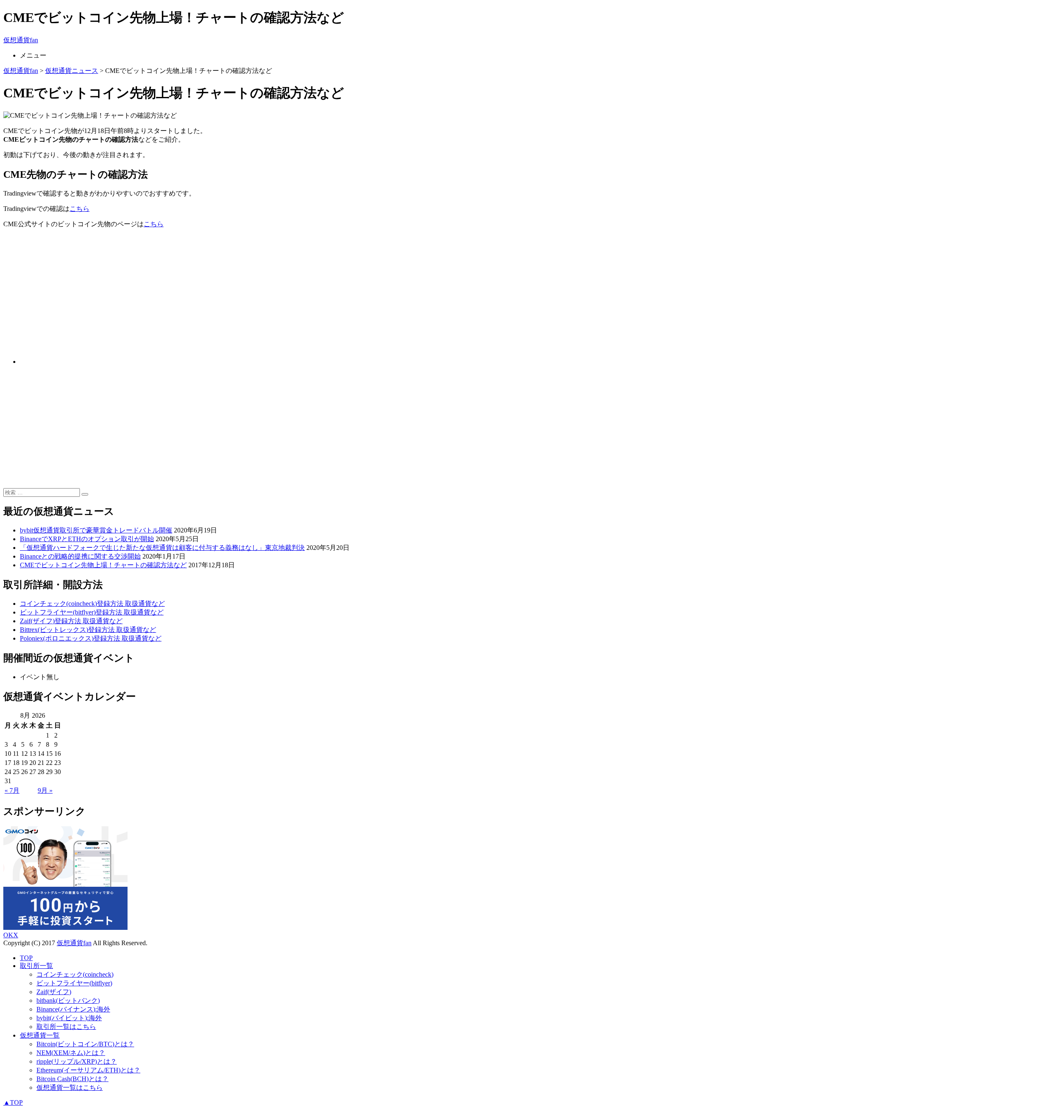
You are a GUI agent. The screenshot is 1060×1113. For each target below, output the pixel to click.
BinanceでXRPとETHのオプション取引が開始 (87, 538)
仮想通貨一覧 (40, 1035)
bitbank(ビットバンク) (68, 1000)
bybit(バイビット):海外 (69, 1017)
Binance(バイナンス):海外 (73, 1009)
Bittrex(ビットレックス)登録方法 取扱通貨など (88, 629)
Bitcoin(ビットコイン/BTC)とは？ (85, 1044)
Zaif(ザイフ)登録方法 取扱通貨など (71, 620)
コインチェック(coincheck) (74, 974)
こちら (79, 208)
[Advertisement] (251, 293)
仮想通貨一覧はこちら (69, 1087)
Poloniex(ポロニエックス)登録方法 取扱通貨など (90, 638)
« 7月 (12, 790)
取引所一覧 (36, 965)
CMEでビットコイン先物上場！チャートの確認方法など (103, 565)
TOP (26, 957)
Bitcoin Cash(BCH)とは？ (72, 1078)
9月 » (45, 790)
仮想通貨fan (20, 40)
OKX (10, 935)
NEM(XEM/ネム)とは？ (70, 1052)
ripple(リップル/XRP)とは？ (76, 1061)
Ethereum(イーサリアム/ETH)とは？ (88, 1070)
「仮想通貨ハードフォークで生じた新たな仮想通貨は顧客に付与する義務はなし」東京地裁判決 (162, 547)
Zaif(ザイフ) (53, 991)
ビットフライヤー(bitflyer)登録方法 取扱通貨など (92, 612)
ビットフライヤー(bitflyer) (74, 983)
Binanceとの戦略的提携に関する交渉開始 (80, 556)
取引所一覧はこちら (66, 1026)
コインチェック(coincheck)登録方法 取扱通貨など (92, 603)
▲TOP (13, 1102)
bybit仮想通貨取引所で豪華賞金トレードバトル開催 (96, 530)
